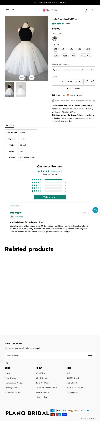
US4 (63, 49)
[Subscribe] (90, 355)
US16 (74, 56)
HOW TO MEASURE (74, 387)
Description (9, 125)
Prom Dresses (10, 378)
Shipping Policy (72, 392)
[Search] (13, 10)
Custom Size (85, 56)
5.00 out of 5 (56, 171)
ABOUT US (40, 373)
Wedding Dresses (12, 387)
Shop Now (62, 2)
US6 (71, 49)
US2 (55, 49)
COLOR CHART (73, 378)
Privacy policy (41, 397)
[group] (9, 89)
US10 (88, 49)
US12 (56, 56)
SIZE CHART (71, 382)
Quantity (54, 77)
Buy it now (73, 88)
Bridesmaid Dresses (13, 392)
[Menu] (7, 10)
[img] (15, 212)
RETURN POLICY (43, 382)
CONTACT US (41, 378)
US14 (65, 56)
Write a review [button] (50, 197)
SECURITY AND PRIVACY (46, 387)
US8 (79, 49)
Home (7, 373)
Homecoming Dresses (14, 382)
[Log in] (87, 10)
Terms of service (42, 392)
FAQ (68, 373)
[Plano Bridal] (50, 10)
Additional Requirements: (60, 64)
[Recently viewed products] (95, 210)
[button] (92, 10)
